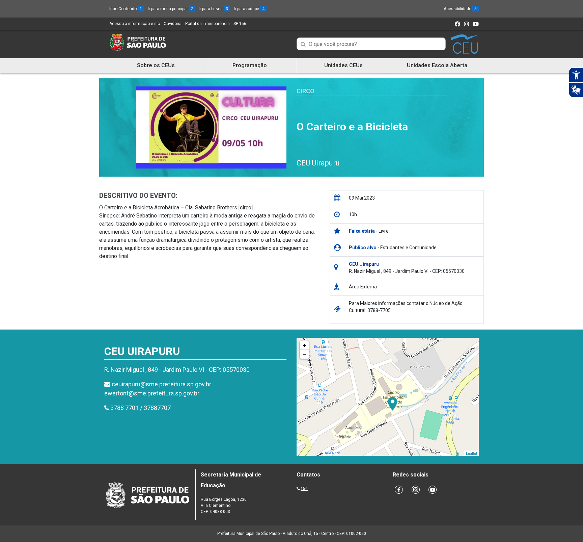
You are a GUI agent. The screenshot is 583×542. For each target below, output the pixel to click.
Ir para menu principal (170, 8)
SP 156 (239, 23)
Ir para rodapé (249, 8)
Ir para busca (213, 8)
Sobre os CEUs (156, 65)
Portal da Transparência (207, 23)
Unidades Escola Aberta (437, 65)
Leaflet (471, 453)
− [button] (304, 354)
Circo (305, 91)
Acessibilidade (460, 8)
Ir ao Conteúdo (125, 8)
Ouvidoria (173, 23)
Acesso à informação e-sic (134, 23)
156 (304, 488)
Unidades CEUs (343, 65)
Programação (249, 65)
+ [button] (304, 345)
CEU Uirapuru (318, 163)
